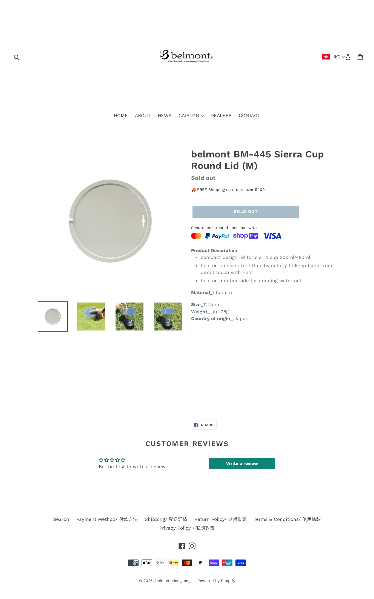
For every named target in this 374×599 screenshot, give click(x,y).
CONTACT (249, 115)
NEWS (164, 115)
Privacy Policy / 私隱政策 (187, 528)
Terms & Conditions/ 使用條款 (287, 519)
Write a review (242, 463)
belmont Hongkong (172, 580)
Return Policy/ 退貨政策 (220, 519)
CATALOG (190, 115)
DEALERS (221, 115)
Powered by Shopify (216, 580)
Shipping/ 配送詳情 (166, 519)
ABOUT (143, 115)
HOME (121, 115)
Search (61, 519)
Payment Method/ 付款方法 (107, 519)
